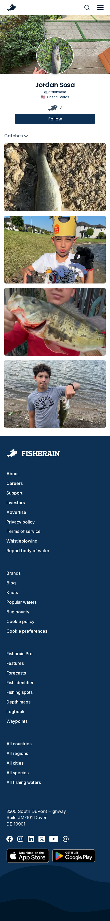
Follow (55, 119)
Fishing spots (19, 692)
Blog (11, 582)
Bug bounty (17, 611)
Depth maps (18, 702)
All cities (14, 763)
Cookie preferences (26, 631)
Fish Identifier (20, 682)
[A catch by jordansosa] (55, 177)
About (12, 473)
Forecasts (16, 673)
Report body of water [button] (27, 550)
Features (15, 663)
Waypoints (17, 721)
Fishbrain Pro (19, 653)
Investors (15, 502)
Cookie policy (20, 621)
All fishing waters (23, 782)
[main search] (87, 7)
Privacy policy (20, 522)
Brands (13, 573)
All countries (19, 743)
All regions (17, 753)
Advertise (16, 512)
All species (17, 772)
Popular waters (21, 602)
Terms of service (23, 531)
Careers (14, 483)
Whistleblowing (21, 541)
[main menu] (100, 7)
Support (14, 493)
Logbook (15, 711)
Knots (12, 592)
